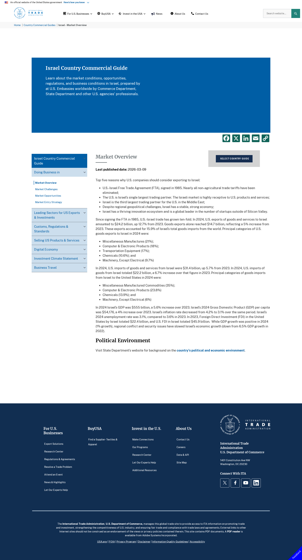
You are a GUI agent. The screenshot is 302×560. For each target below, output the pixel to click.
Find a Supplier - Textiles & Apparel (102, 442)
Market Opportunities (48, 195)
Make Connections (143, 439)
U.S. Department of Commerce (124, 523)
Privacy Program (126, 541)
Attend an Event (53, 474)
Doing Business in (47, 172)
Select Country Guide (234, 158)
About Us (184, 428)
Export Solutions (53, 443)
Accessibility (197, 541)
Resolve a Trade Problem (58, 466)
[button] (77, 13)
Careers (181, 446)
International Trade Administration (83, 523)
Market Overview (46, 182)
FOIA (112, 541)
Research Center (53, 451)
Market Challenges (46, 189)
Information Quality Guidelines (170, 541)
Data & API (183, 454)
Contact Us (183, 439)
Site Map (182, 462)
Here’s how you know (75, 2)
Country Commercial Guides (39, 25)
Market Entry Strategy (48, 202)
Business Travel (45, 267)
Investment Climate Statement (56, 258)
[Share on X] (236, 138)
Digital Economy (46, 249)
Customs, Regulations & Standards (51, 229)
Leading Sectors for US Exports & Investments (57, 215)
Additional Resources (144, 470)
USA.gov (102, 541)
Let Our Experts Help (56, 489)
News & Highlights (55, 482)
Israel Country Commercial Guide (54, 160)
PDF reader (233, 531)
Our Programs (140, 446)
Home (17, 25)
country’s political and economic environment (211, 350)
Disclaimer (144, 541)
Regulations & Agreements (59, 458)
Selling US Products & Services (56, 240)
